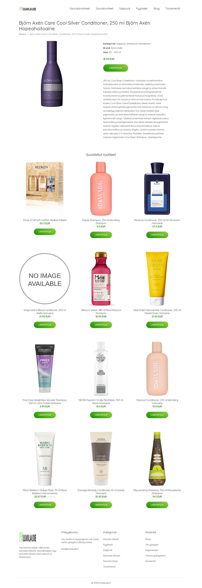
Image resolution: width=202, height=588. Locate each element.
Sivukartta (150, 561)
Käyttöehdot (151, 550)
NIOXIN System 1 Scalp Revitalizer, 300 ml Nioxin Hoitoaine (101, 402)
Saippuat (124, 8)
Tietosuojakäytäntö (155, 555)
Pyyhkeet (142, 8)
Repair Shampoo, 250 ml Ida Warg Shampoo (101, 222)
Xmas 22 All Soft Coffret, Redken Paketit (45, 220)
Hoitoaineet (144, 43)
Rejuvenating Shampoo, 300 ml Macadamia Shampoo (157, 492)
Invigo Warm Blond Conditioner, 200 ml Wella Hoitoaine (45, 312)
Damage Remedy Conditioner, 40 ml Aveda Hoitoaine (101, 492)
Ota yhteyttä (151, 544)
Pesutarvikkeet (111, 539)
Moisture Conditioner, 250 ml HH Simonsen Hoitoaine (157, 222)
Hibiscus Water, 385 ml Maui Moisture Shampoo (101, 312)
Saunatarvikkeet (80, 8)
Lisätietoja (115, 68)
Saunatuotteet (104, 8)
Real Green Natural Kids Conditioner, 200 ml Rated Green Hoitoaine (157, 312)
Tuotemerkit (172, 8)
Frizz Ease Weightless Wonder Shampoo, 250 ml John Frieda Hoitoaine (45, 402)
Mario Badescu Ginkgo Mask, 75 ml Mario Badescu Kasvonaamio (45, 492)
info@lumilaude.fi (70, 549)
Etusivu (22, 34)
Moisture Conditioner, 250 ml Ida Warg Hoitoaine (157, 402)
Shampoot (132, 43)
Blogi (156, 8)
